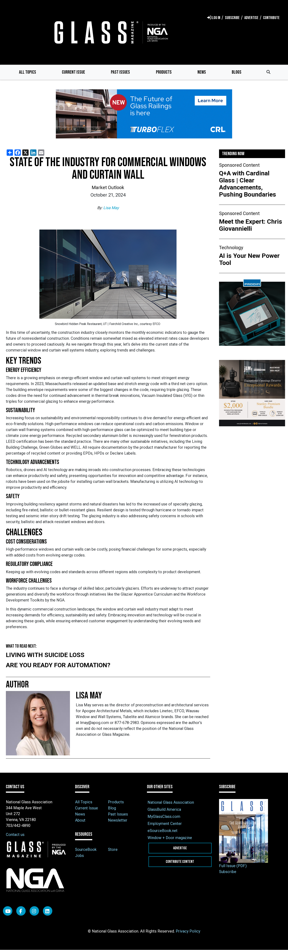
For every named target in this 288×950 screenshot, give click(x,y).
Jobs (79, 855)
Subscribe (227, 871)
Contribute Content (180, 861)
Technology (231, 247)
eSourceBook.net (163, 830)
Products (164, 72)
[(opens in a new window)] (144, 113)
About (80, 820)
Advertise (180, 848)
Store (113, 849)
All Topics (27, 72)
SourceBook (86, 849)
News (201, 72)
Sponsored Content (239, 165)
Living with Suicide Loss (45, 655)
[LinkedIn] (47, 911)
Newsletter (117, 820)
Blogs (236, 72)
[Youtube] (7, 911)
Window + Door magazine (170, 837)
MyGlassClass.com (164, 816)
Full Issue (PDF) (233, 865)
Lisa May (111, 207)
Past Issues (120, 72)
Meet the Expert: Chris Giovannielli (250, 225)
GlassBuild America (164, 809)
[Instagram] (34, 911)
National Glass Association (171, 802)
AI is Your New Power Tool (249, 259)
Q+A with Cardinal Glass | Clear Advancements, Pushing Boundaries (247, 183)
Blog (112, 808)
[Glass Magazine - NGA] (110, 32)
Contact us (15, 834)
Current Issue (73, 72)
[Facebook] (21, 911)
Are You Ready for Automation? (58, 665)
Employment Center (165, 823)
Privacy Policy (188, 931)
